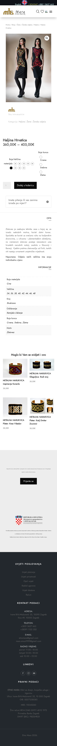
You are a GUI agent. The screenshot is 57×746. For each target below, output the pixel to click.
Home (8, 25)
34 (8, 293)
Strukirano (11, 303)
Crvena (10, 322)
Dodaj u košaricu (25, 185)
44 (26, 293)
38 (15, 293)
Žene (18, 25)
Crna (9, 283)
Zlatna (25, 322)
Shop (13, 25)
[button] (46, 38)
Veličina (17, 159)
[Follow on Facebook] (23, 673)
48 (34, 293)
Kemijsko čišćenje (14, 312)
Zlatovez (10, 332)
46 (30, 293)
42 (23, 293)
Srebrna (17, 322)
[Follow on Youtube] (34, 673)
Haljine (36, 25)
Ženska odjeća (27, 25)
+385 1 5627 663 (46, 4)
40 (19, 293)
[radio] (11, 168)
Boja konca (43, 152)
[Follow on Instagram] (28, 673)
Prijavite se (28, 481)
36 (11, 293)
